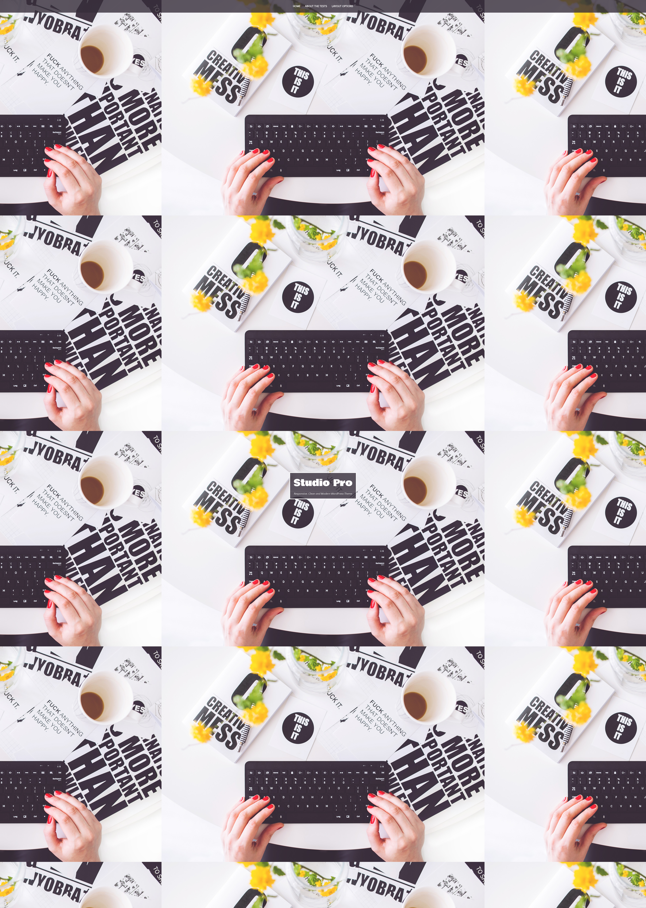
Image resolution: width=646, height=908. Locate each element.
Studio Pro (323, 483)
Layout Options (342, 6)
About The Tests (316, 6)
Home (296, 6)
